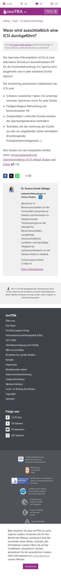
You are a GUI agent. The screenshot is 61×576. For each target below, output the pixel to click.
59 (40, 3)
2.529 (9, 3)
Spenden (10, 399)
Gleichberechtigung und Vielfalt (22, 345)
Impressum (11, 364)
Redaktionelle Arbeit (16, 369)
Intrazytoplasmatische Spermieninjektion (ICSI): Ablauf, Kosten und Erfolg (29, 159)
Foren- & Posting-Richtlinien (20, 389)
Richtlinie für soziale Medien (20, 355)
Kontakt (10, 359)
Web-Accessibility (15, 350)
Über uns (10, 320)
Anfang (6, 21)
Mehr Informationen (32, 269)
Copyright (11, 394)
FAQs (15, 21)
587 (56, 3)
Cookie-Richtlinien (15, 379)
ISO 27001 (11, 340)
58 (25, 3)
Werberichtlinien (14, 384)
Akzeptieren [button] (30, 566)
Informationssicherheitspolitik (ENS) (24, 335)
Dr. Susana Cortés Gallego (32, 21)
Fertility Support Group (17, 330)
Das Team (10, 325)
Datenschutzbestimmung (18, 374)
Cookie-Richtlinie (40, 556)
